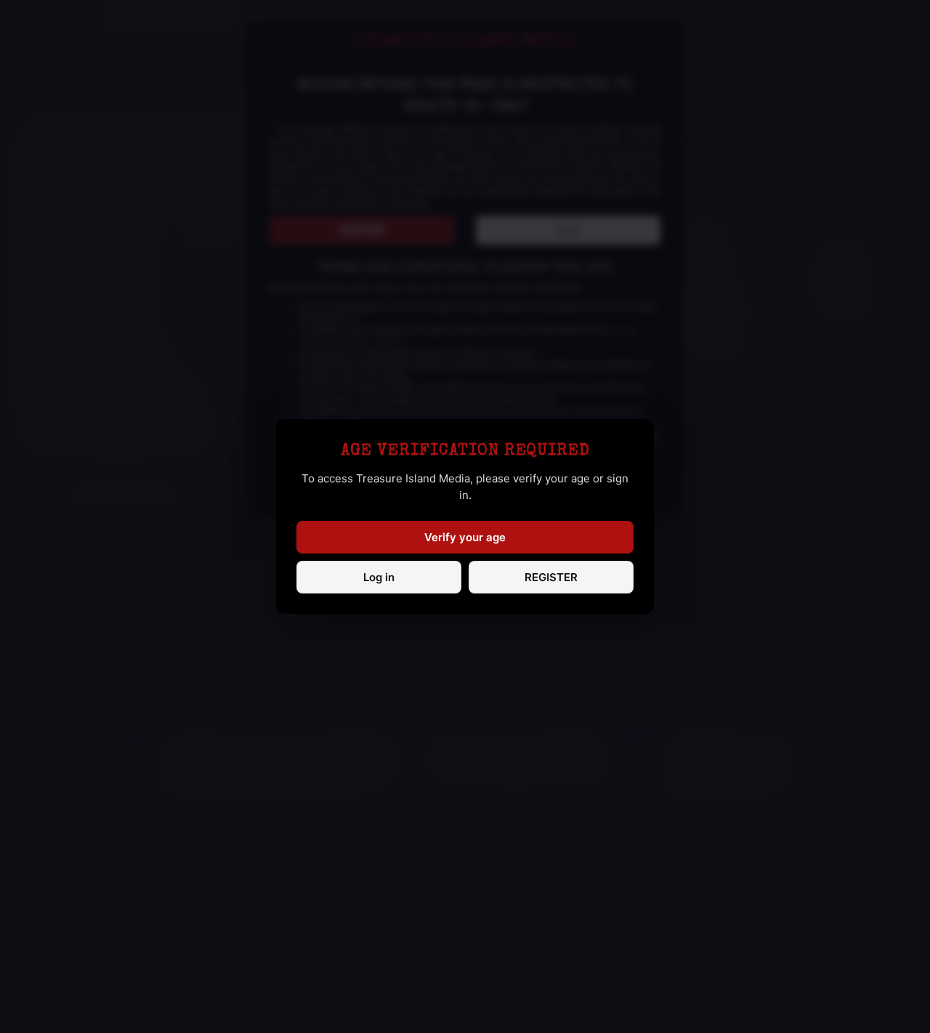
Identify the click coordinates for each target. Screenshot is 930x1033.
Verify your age (465, 537)
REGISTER (551, 577)
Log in (379, 577)
